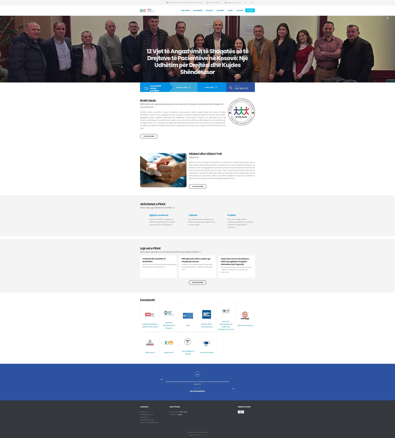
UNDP (188, 325)
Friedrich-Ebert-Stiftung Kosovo (207, 325)
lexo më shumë (148, 136)
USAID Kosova (150, 353)
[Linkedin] (242, 411)
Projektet (232, 215)
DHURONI (250, 10)
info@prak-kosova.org (234, 2)
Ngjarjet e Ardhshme (158, 215)
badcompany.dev (201, 435)
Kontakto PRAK (181, 87)
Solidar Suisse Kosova (245, 325)
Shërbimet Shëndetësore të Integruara (169, 325)
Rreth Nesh (186, 10)
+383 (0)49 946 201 (214, 2)
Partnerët (220, 10)
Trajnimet (192, 215)
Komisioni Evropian (207, 353)
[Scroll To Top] (391, 435)
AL (252, 2)
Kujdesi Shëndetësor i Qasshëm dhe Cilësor (150, 325)
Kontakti (239, 10)
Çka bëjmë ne (197, 10)
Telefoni (237, 86)
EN (245, 2)
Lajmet (230, 10)
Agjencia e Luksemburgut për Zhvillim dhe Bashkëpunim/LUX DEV (226, 325)
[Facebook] (239, 411)
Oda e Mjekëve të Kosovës (188, 352)
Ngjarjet (209, 10)
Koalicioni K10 (169, 353)
